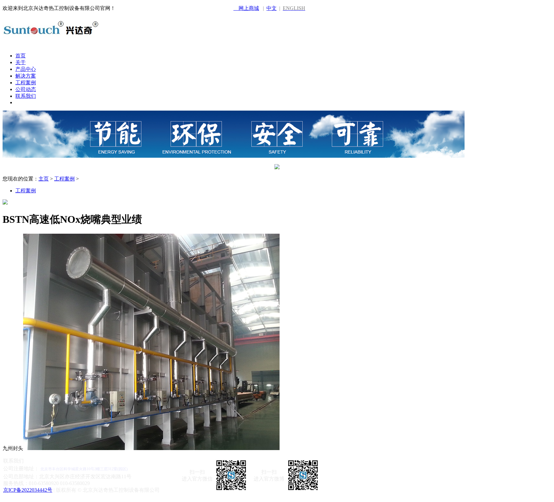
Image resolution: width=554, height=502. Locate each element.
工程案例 (25, 82)
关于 (20, 62)
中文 (271, 8)
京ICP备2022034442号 (27, 490)
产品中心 (25, 69)
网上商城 (246, 8)
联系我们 (25, 96)
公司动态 (25, 89)
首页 (20, 55)
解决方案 (25, 76)
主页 (43, 178)
